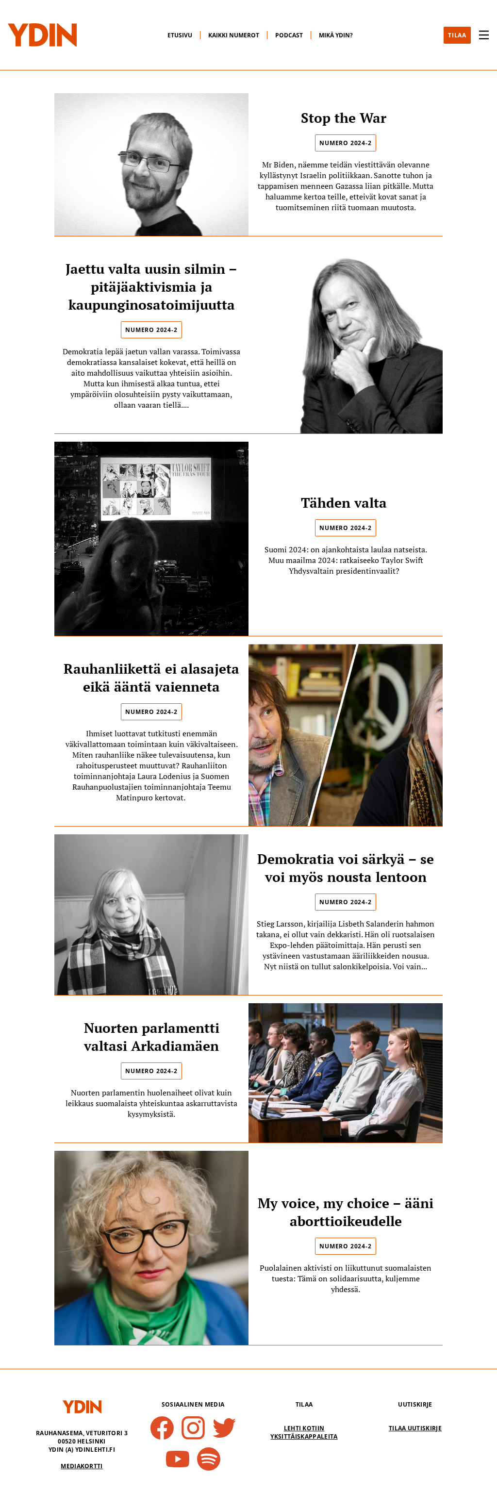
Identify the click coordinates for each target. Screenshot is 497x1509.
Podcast (289, 35)
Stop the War (345, 118)
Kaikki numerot (233, 35)
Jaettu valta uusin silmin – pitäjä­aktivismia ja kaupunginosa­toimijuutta (151, 287)
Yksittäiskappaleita (303, 1436)
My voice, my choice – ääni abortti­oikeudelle (345, 1212)
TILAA (457, 35)
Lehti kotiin (304, 1428)
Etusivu (179, 35)
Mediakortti (82, 1466)
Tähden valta (346, 503)
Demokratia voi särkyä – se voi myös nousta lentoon (345, 868)
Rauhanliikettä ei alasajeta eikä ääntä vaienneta (151, 678)
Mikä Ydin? (336, 35)
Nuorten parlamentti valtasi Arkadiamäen (151, 1037)
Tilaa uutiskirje (415, 1428)
